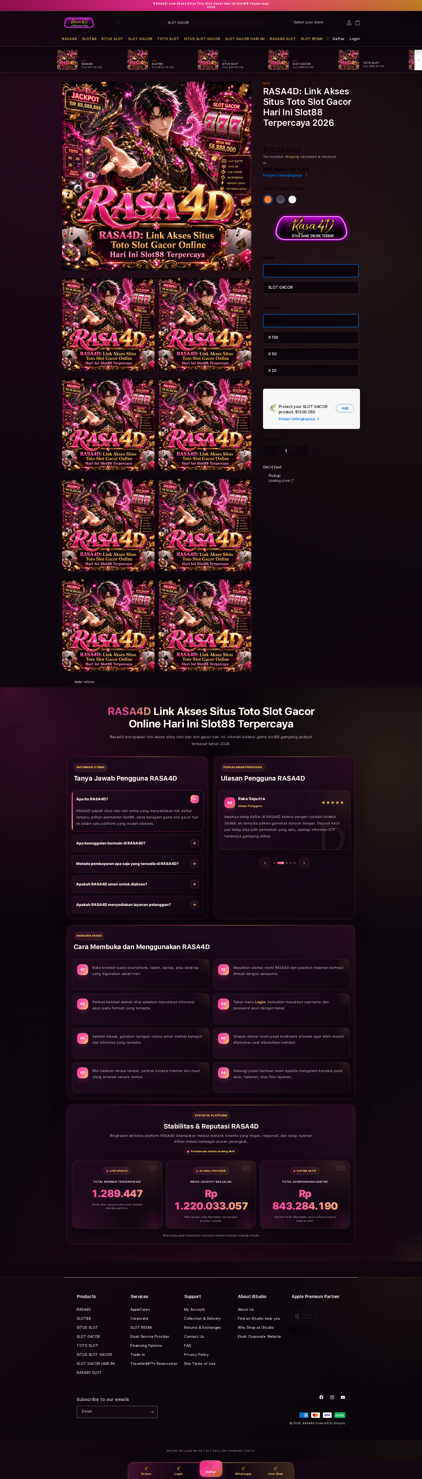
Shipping (292, 157)
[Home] (79, 23)
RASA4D (69, 39)
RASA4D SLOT (283, 39)
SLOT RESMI (312, 39)
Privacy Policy (196, 1355)
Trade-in (137, 1355)
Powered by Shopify (330, 1423)
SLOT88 (89, 39)
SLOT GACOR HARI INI (245, 39)
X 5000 (275, 320)
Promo (146, 1474)
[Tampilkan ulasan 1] (274, 863)
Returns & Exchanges (202, 1328)
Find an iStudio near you (259, 1318)
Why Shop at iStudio (256, 1328)
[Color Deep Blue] (281, 199)
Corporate (139, 1318)
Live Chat (275, 1474)
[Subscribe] (152, 1412)
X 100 (273, 337)
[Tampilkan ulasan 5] (295, 863)
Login (178, 1474)
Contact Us (194, 1337)
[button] (69, 39)
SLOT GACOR (140, 39)
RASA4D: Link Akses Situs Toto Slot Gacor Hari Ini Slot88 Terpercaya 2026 (211, 5)
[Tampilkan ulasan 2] (278, 863)
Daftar (211, 1472)
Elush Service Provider (149, 1337)
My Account (194, 1309)
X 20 (272, 370)
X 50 (272, 354)
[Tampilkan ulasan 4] (288, 863)
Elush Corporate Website (259, 1337)
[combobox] (211, 22)
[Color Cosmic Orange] (268, 199)
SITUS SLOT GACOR (202, 39)
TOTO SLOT (168, 39)
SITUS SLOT (112, 39)
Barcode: (301, 132)
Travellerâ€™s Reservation (154, 1364)
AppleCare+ (140, 1309)
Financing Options (146, 1346)
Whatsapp (243, 1474)
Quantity (271, 439)
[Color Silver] (292, 199)
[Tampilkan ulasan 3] (282, 863)
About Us (246, 1309)
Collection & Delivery (202, 1318)
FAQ (187, 1346)
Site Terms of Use (199, 1364)
